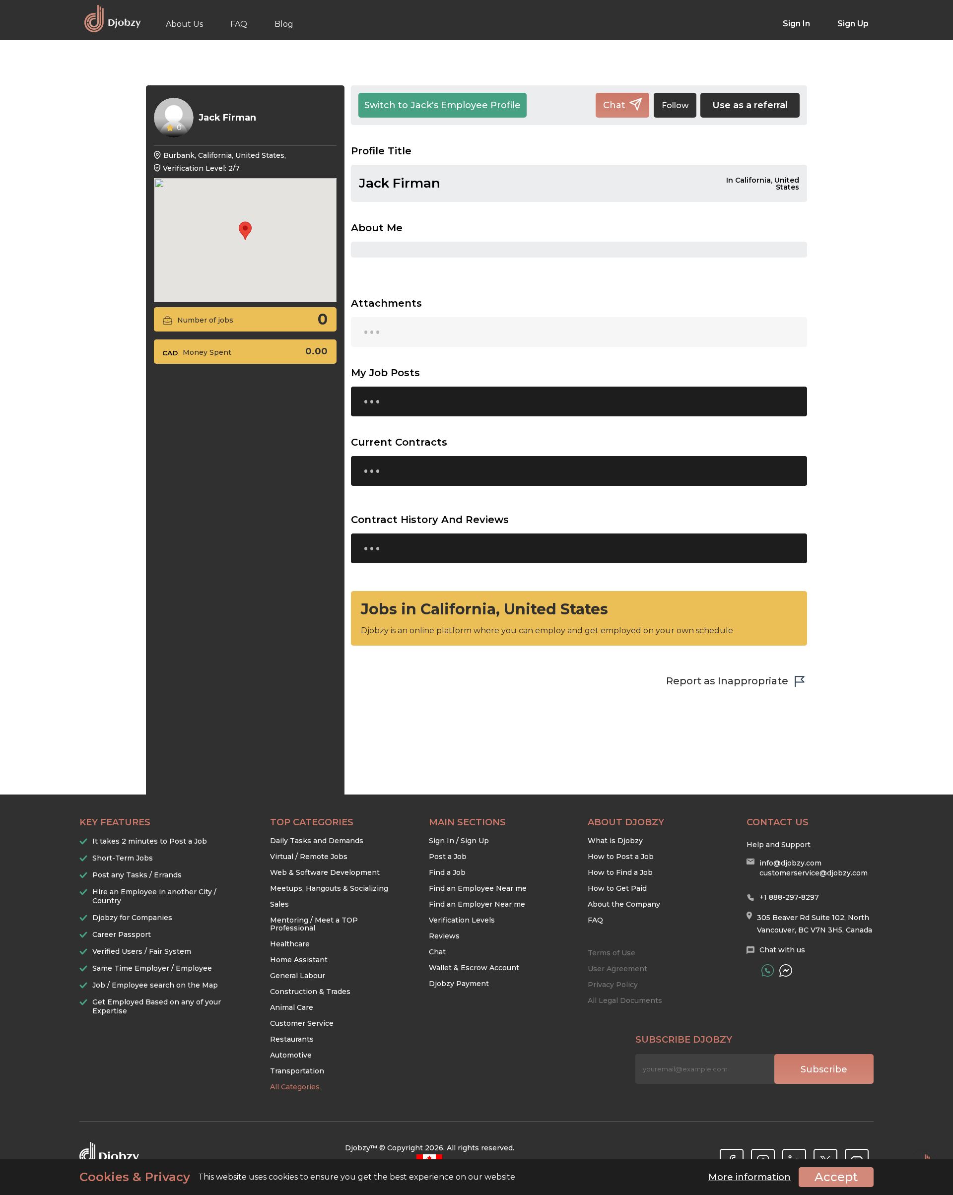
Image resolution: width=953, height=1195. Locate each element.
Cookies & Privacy (134, 1177)
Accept (836, 1177)
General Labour (297, 976)
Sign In (796, 23)
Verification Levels (462, 920)
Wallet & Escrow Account (474, 968)
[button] (245, 230)
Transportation (297, 1071)
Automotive (291, 1055)
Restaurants (292, 1039)
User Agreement (617, 969)
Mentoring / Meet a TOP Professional (314, 924)
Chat (437, 952)
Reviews (444, 936)
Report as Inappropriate (727, 681)
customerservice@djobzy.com (813, 872)
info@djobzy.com (790, 863)
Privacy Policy (613, 985)
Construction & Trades (310, 992)
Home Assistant (299, 960)
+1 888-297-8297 (789, 897)
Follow (675, 105)
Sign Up (853, 23)
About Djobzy (626, 822)
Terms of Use (611, 953)
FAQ (238, 24)
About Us (184, 24)
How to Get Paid (617, 888)
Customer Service (302, 1023)
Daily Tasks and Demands (316, 841)
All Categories (295, 1087)
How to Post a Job (621, 857)
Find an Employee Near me (478, 888)
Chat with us (782, 949)
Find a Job (447, 872)
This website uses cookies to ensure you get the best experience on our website (297, 1177)
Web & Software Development (325, 872)
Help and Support (779, 844)
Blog (283, 24)
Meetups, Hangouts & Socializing (329, 888)
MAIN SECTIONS (467, 822)
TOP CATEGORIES (311, 822)
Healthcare (290, 944)
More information (749, 1177)
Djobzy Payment (459, 984)
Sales (279, 904)
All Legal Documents (625, 1000)
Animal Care (291, 1007)
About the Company (624, 904)
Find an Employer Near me (477, 904)
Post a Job (448, 857)
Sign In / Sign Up (459, 841)
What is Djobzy (615, 841)
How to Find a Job (620, 872)
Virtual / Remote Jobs (308, 857)
